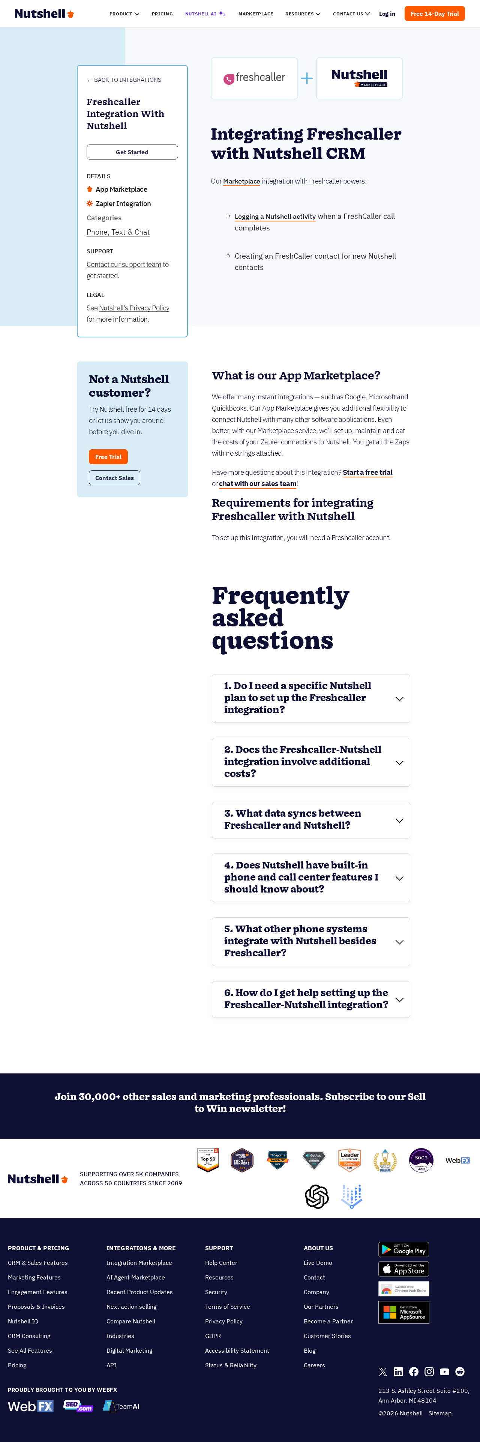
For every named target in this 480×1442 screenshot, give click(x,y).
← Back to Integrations (124, 79)
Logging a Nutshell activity (275, 216)
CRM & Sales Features (38, 1262)
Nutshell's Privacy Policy (134, 307)
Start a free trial (368, 472)
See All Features (30, 1350)
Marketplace (241, 181)
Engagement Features (38, 1292)
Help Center (221, 1262)
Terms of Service (227, 1306)
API (111, 1365)
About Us (318, 1248)
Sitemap (440, 1413)
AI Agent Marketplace (135, 1277)
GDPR (213, 1336)
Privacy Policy (224, 1321)
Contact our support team (124, 264)
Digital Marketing (129, 1350)
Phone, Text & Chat (118, 232)
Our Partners (321, 1306)
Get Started (132, 152)
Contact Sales (114, 478)
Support (219, 1248)
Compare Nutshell (130, 1321)
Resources (219, 1277)
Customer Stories (327, 1336)
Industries (120, 1336)
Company (316, 1292)
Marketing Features (34, 1277)
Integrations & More (141, 1248)
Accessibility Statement (237, 1350)
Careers (314, 1365)
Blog (309, 1350)
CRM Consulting (29, 1336)
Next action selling (131, 1306)
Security (216, 1292)
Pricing (17, 1365)
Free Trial (108, 457)
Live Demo (318, 1262)
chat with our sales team (257, 483)
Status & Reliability (230, 1365)
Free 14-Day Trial (435, 13)
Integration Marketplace (139, 1262)
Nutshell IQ (23, 1321)
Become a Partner (328, 1321)
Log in (387, 13)
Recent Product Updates (139, 1292)
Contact (314, 1277)
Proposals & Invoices (36, 1306)
